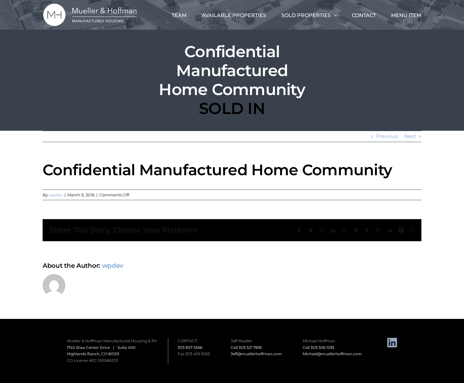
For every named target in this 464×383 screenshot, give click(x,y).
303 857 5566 (190, 347)
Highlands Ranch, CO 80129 (93, 353)
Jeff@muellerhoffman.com (256, 353)
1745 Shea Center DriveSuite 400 (101, 347)
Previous (387, 136)
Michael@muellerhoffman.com (332, 353)
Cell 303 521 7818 (246, 347)
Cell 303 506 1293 (318, 347)
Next (410, 136)
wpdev (56, 194)
